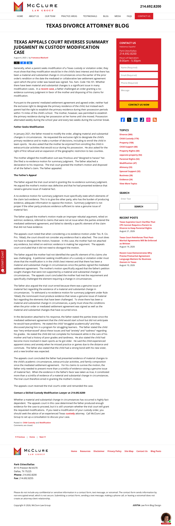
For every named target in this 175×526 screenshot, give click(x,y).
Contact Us (144, 16)
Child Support (129, 146)
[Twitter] (129, 120)
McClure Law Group (41, 505)
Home (20, 16)
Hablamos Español (127, 47)
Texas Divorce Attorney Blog (35, 6)
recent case (47, 88)
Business (126, 175)
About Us (34, 16)
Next (42, 436)
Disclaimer (99, 451)
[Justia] (142, 120)
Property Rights (130, 150)
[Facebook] (123, 120)
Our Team (50, 16)
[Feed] (155, 120)
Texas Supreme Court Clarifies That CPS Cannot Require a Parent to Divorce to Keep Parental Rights (137, 225)
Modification (45, 422)
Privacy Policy (114, 451)
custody (70, 413)
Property (127, 142)
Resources (85, 451)
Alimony (126, 167)
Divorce (126, 134)
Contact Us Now (138, 104)
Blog (106, 16)
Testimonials (90, 16)
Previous (20, 436)
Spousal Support (130, 171)
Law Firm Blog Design (147, 505)
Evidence (126, 179)
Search (138, 206)
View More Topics (128, 183)
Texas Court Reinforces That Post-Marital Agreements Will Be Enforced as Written (138, 240)
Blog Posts (156, 451)
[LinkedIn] (135, 120)
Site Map (129, 451)
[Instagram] (148, 120)
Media (118, 16)
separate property (131, 155)
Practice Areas (69, 16)
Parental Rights (130, 159)
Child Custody (29, 422)
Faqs (129, 16)
